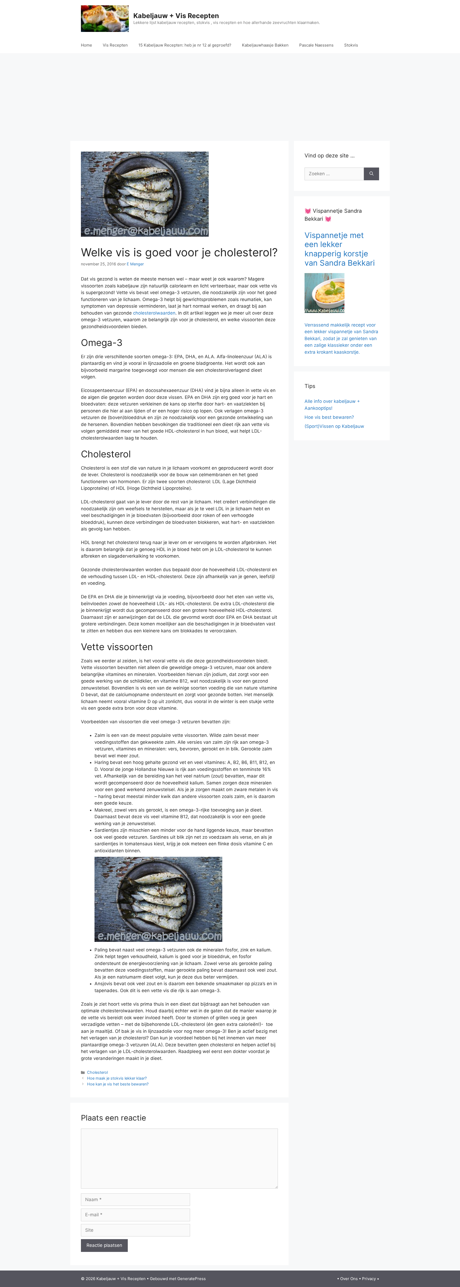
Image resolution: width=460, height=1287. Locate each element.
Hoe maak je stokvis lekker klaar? (117, 1078)
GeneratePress (191, 1278)
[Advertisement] (230, 96)
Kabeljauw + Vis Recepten (176, 16)
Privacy (369, 1278)
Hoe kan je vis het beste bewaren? (118, 1084)
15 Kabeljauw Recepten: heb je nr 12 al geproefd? (184, 45)
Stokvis (351, 45)
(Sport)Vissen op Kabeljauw (334, 426)
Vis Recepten (115, 45)
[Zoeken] (371, 174)
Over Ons (349, 1278)
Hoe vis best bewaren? (329, 417)
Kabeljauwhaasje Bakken (265, 45)
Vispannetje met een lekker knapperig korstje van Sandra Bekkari (340, 249)
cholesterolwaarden (154, 313)
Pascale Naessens (316, 45)
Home (86, 45)
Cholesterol (97, 1072)
